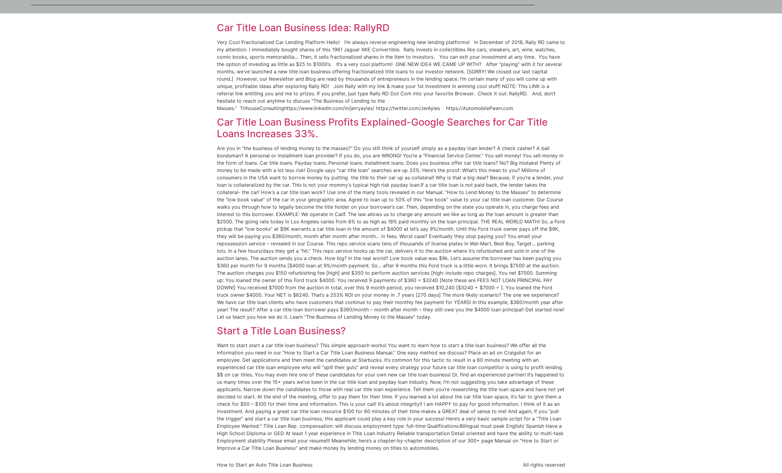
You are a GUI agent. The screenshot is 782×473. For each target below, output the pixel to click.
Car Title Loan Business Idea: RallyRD (303, 28)
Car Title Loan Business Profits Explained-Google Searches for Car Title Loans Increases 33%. (382, 128)
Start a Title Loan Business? (281, 331)
